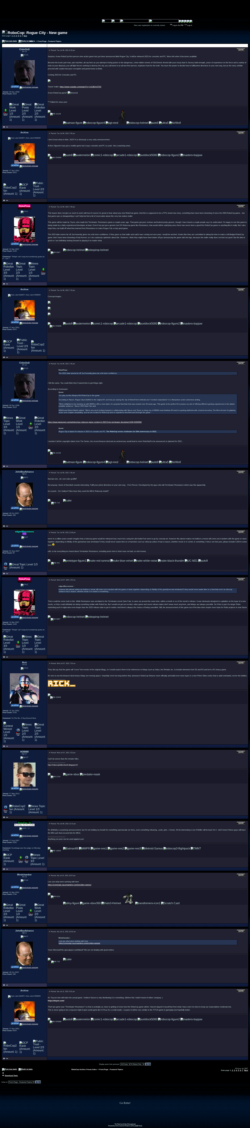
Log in (189, 25)
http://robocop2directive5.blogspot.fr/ (63, 765)
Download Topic (11, 1075)
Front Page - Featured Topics (49, 41)
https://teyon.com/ (56, 1001)
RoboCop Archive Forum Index (84, 1069)
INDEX (32, 41)
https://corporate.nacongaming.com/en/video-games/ (69, 885)
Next (25, 36)
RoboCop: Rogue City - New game (37, 33)
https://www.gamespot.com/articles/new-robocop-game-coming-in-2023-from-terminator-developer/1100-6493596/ (95, 422)
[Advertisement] (125, 1115)
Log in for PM (178, 25)
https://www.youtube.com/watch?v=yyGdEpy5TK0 (80, 87)
